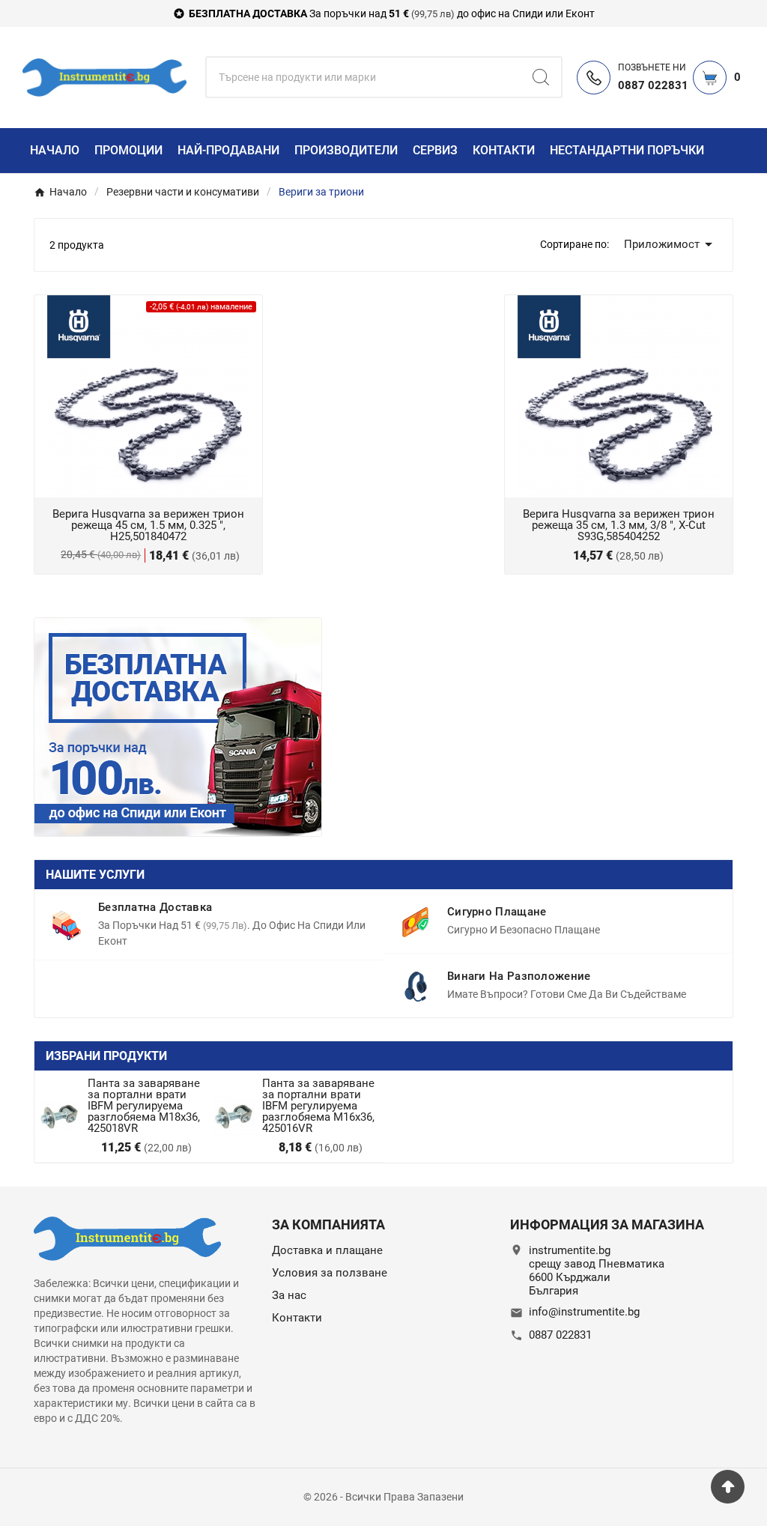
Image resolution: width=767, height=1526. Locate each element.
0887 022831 (560, 1335)
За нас (289, 1295)
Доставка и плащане (327, 1250)
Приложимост (671, 244)
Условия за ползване (329, 1273)
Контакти (297, 1317)
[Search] (541, 77)
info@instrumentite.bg (584, 1311)
